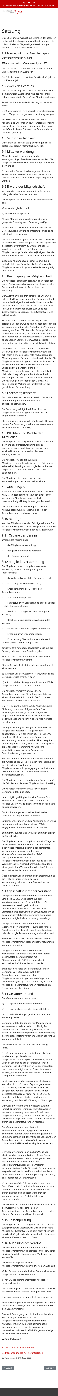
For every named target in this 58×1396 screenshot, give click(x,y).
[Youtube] (29, 2)
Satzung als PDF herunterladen (18, 1347)
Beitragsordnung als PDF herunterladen (22, 1352)
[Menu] (54, 12)
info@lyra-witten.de (27, 5)
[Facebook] (24, 2)
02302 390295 (10, 5)
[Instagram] (34, 2)
